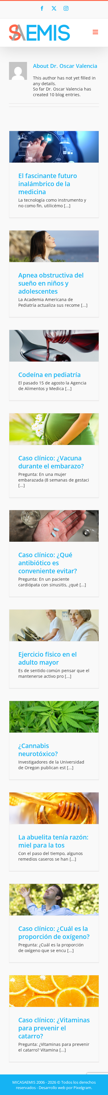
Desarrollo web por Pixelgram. (65, 1087)
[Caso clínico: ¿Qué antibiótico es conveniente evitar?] (54, 526)
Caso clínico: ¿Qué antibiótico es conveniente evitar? (47, 563)
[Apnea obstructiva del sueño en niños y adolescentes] (54, 246)
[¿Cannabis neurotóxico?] (54, 717)
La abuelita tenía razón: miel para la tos (53, 841)
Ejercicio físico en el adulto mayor (47, 658)
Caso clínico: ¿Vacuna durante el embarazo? (51, 462)
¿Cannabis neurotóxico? (38, 750)
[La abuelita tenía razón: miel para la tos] (54, 808)
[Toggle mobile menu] (96, 32)
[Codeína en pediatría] (54, 346)
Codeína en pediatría (49, 374)
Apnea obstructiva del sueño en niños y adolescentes (51, 283)
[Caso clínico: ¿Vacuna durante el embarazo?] (54, 429)
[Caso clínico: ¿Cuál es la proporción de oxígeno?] (54, 899)
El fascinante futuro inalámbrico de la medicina (47, 184)
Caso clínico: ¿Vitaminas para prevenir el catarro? (54, 1028)
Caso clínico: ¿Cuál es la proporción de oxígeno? (54, 932)
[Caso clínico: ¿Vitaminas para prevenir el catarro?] (54, 991)
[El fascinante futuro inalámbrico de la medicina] (54, 147)
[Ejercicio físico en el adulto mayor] (54, 625)
